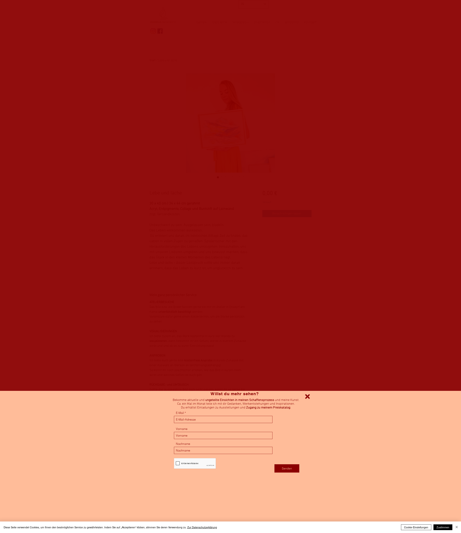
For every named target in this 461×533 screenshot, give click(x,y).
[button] (307, 396)
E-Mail (180, 412)
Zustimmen (443, 527)
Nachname (183, 443)
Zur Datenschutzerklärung (202, 527)
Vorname (181, 428)
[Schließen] (457, 527)
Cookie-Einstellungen (416, 527)
